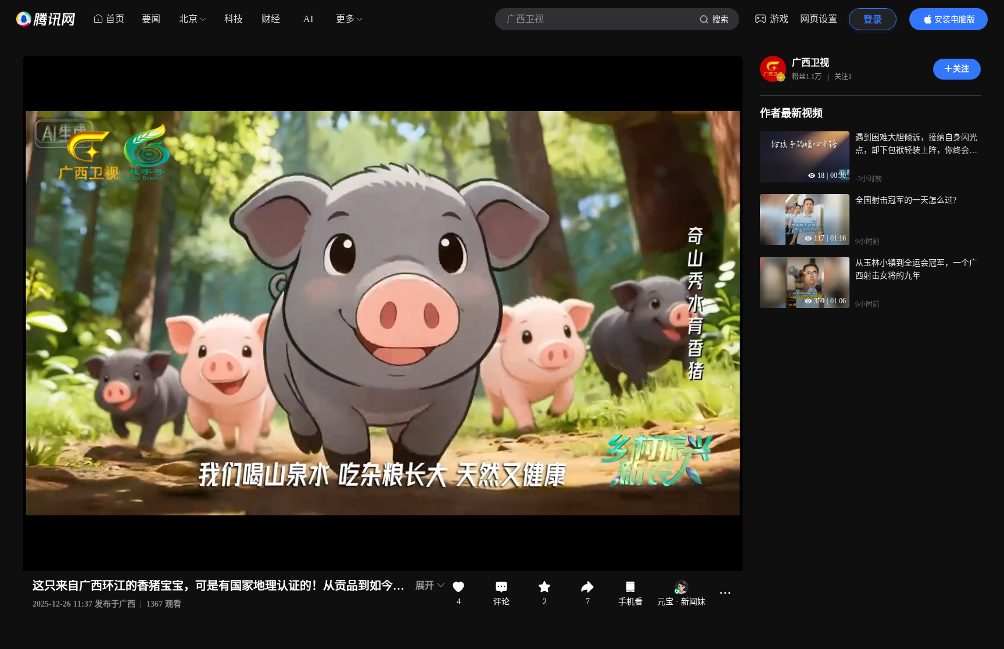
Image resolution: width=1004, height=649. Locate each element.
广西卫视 (810, 62)
